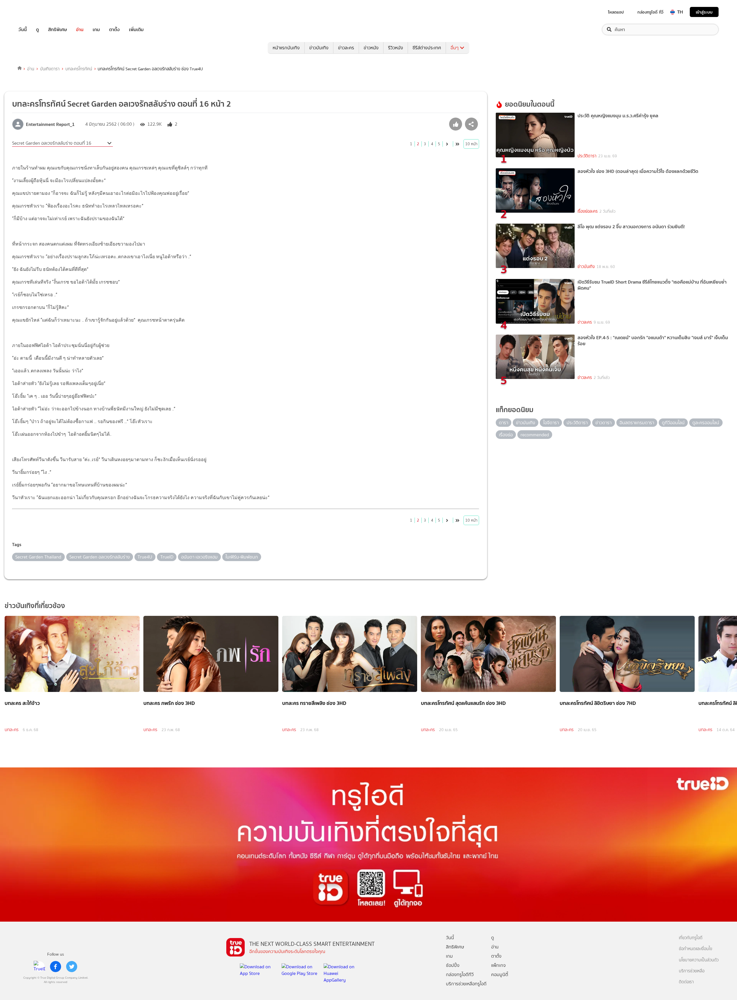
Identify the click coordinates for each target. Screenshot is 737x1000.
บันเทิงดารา (50, 69)
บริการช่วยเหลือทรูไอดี (466, 983)
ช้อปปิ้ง (452, 965)
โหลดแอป (616, 12)
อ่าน (79, 29)
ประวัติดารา (587, 156)
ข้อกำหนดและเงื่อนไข (695, 949)
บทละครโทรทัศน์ (78, 69)
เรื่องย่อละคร (588, 211)
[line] (39, 966)
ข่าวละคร (346, 47)
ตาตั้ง (114, 29)
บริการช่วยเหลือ (691, 971)
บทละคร (11, 730)
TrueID (35, 12)
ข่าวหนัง (371, 47)
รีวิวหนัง (395, 47)
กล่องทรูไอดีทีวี (460, 974)
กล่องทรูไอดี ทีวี (650, 12)
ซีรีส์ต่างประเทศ (427, 47)
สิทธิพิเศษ (57, 29)
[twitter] (71, 966)
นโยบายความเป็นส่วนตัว (699, 960)
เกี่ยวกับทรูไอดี (690, 938)
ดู (37, 29)
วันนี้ (22, 29)
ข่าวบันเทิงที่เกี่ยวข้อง (35, 605)
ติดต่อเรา (686, 982)
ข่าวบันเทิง (318, 47)
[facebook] (55, 966)
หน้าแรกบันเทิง (286, 47)
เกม (96, 29)
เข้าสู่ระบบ (704, 12)
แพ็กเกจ (498, 965)
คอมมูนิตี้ (499, 974)
